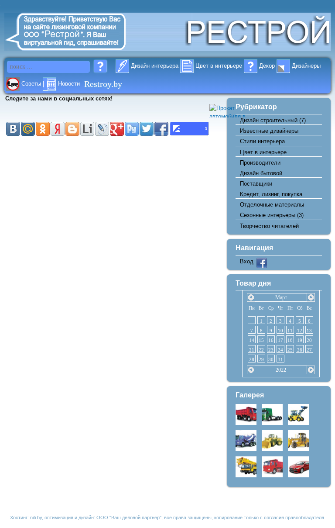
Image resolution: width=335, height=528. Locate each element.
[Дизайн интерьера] (122, 65)
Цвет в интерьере (263, 152)
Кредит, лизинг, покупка (271, 194)
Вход (246, 261)
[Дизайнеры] (283, 65)
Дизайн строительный (268, 120)
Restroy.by (103, 83)
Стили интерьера (262, 141)
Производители (260, 162)
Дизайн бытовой (261, 173)
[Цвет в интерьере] (186, 65)
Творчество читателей (269, 226)
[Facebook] (261, 266)
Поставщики (256, 183)
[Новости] (49, 83)
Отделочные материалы (272, 204)
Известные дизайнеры (269, 131)
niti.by (36, 517)
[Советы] (12, 83)
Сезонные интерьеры (267, 215)
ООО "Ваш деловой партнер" (128, 517)
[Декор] (250, 65)
